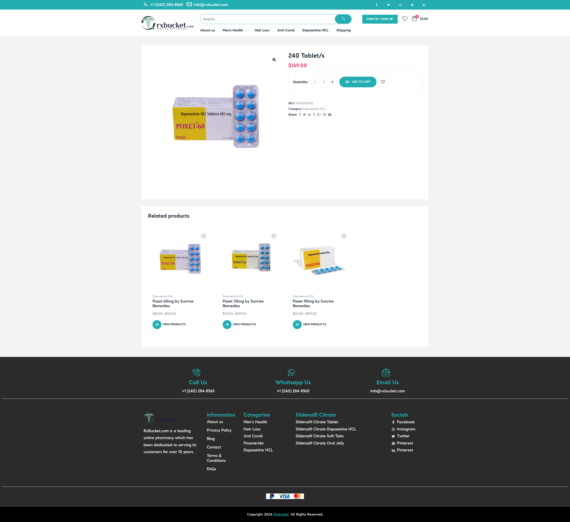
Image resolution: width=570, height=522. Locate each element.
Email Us (388, 382)
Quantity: (300, 82)
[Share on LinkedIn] (309, 115)
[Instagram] (400, 5)
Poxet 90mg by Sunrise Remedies (313, 304)
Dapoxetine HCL (314, 109)
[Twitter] (388, 5)
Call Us (198, 382)
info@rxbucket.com (387, 391)
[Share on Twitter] (304, 115)
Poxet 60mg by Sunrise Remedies (173, 304)
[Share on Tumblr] (314, 115)
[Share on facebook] (300, 115)
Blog (211, 438)
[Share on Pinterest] (324, 115)
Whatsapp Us (293, 382)
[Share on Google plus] (319, 115)
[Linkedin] (424, 5)
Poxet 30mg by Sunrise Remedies (243, 304)
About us (215, 421)
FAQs (211, 469)
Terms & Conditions (216, 458)
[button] (274, 59)
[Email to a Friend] (329, 115)
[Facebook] (376, 5)
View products (174, 324)
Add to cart (361, 82)
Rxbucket (281, 514)
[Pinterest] (412, 5)
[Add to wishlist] (383, 82)
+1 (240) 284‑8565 (198, 391)
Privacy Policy (219, 430)
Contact (214, 447)
